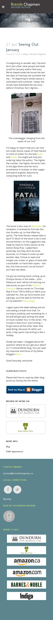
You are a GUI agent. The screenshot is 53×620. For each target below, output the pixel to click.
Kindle (13, 157)
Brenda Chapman (38, 54)
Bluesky (7, 499)
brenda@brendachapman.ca (18, 473)
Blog (25, 54)
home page (29, 300)
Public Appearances (14, 451)
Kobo (40, 154)
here (18, 354)
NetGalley (37, 226)
